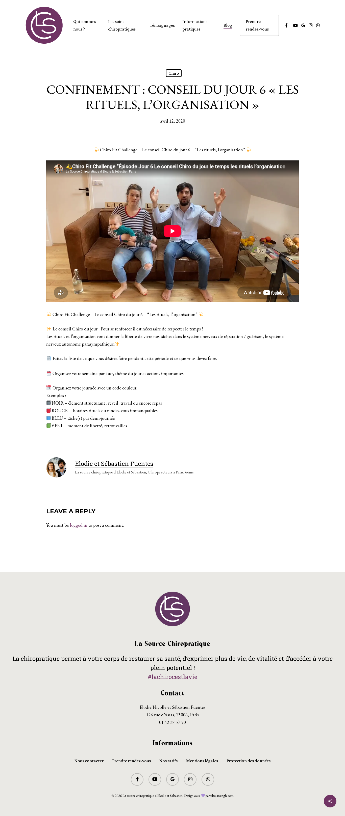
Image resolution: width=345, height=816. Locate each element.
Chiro (173, 73)
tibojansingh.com (222, 795)
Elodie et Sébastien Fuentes (114, 464)
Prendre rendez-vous (131, 760)
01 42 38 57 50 (172, 722)
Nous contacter (89, 760)
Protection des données (248, 760)
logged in (78, 525)
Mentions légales (202, 760)
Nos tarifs (168, 760)
